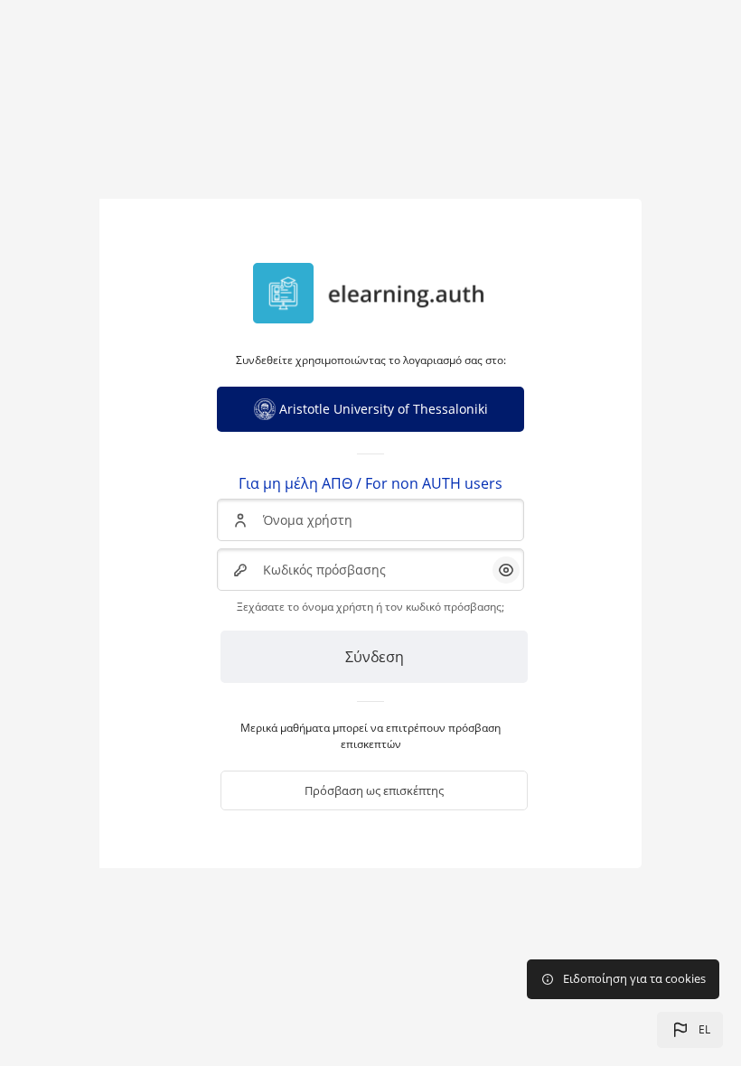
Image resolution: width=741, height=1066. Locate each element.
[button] (690, 1030)
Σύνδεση (374, 657)
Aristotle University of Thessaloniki (383, 408)
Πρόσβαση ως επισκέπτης (374, 790)
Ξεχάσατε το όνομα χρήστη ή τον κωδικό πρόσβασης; (370, 606)
